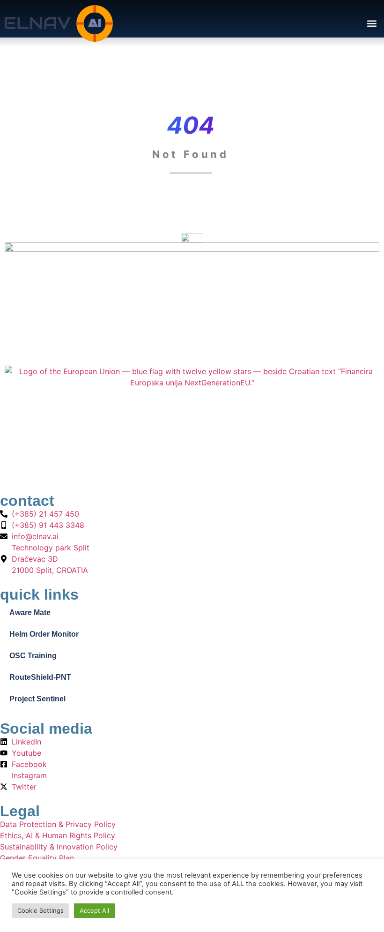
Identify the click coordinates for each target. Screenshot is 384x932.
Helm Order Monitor (44, 634)
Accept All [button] (94, 910)
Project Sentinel (37, 699)
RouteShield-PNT (40, 677)
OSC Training (33, 656)
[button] (371, 23)
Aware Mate (30, 612)
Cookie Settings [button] (40, 910)
